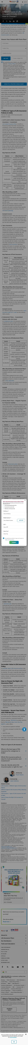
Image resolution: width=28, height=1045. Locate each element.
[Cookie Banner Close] (25, 1034)
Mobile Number (7, 517)
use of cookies (13, 1037)
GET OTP (21, 520)
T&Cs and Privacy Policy (9, 539)
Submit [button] (14, 542)
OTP (4, 524)
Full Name (6, 511)
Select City (6, 531)
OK (14, 1042)
